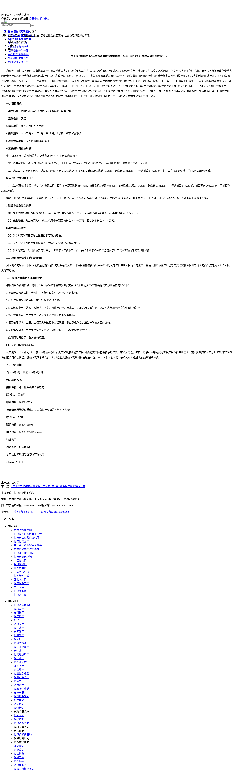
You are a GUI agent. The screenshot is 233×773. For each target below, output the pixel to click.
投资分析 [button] (13, 58)
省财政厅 (19, 635)
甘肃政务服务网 (23, 530)
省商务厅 (19, 666)
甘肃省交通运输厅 (24, 556)
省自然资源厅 (21, 643)
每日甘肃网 (20, 564)
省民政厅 (19, 627)
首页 (3, 31)
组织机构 (13, 39)
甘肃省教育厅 (21, 583)
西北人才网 (20, 579)
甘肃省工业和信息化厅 (26, 537)
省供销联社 (20, 765)
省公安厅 (19, 624)
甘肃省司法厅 (21, 541)
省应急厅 (19, 681)
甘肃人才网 (20, 594)
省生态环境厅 (21, 647)
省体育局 (19, 704)
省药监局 (19, 749)
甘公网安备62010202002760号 (54, 511)
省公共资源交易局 (24, 768)
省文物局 (19, 746)
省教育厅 (19, 608)
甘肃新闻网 (20, 591)
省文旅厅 (19, 669)
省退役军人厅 (21, 677)
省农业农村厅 (21, 662)
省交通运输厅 (21, 654)
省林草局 (19, 692)
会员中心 (34, 18)
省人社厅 (19, 639)
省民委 (18, 620)
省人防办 (19, 715)
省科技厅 (19, 612)
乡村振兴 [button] (23, 54)
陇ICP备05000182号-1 (26, 511)
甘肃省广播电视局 (24, 553)
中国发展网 (20, 568)
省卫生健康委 (21, 673)
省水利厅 (19, 658)
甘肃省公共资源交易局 (26, 549)
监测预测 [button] (13, 62)
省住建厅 (19, 650)
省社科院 (19, 753)
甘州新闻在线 (21, 575)
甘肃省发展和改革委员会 (28, 534)
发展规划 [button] (23, 58)
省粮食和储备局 (23, 734)
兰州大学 (19, 587)
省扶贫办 (19, 719)
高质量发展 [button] (24, 39)
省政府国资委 (21, 688)
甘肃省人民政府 (23, 605)
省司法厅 (19, 631)
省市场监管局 (21, 696)
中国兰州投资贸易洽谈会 (28, 545)
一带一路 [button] (23, 50)
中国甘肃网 (20, 560)
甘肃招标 (13, 31)
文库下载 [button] (23, 62)
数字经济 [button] (23, 46)
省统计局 (19, 707)
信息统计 (45, 18)
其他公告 (25, 31)
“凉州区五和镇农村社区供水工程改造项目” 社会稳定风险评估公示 (48, 486)
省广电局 (19, 700)
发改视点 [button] (13, 54)
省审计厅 (19, 685)
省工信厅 (19, 616)
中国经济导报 (21, 572)
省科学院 (19, 757)
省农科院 (19, 761)
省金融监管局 (21, 723)
